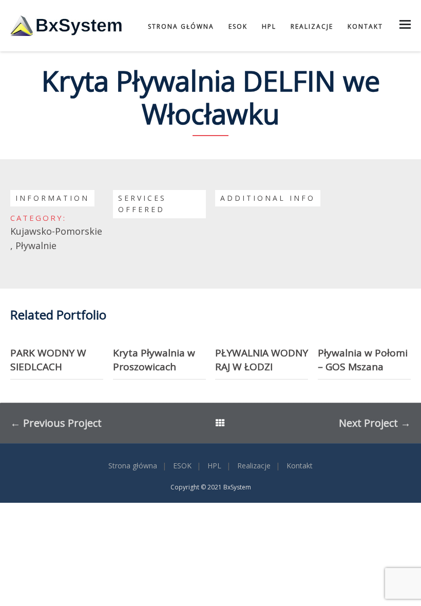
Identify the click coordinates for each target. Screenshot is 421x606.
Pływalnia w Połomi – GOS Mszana (363, 359)
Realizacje (312, 26)
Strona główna (181, 26)
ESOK (237, 26)
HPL (269, 26)
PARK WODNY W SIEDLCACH (48, 359)
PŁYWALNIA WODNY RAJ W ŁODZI (261, 359)
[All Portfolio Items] (220, 424)
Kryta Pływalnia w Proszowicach (154, 359)
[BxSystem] (66, 25)
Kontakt (365, 26)
